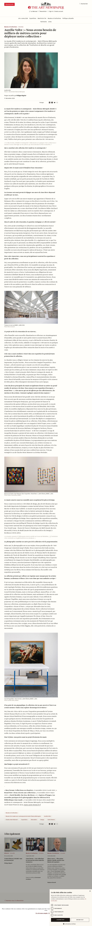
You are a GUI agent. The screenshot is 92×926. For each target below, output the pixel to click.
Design (42, 819)
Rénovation (34, 819)
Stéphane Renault (51, 882)
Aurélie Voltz (47, 816)
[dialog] (71, 907)
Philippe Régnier (21, 95)
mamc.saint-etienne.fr (31, 805)
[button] (70, 924)
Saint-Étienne (51, 819)
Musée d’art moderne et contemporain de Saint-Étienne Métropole (23, 816)
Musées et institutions (10, 27)
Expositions (24, 819)
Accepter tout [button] (60, 919)
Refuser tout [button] (79, 919)
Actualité (12, 853)
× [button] (90, 891)
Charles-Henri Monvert (12, 819)
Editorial (6, 853)
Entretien (21, 27)
